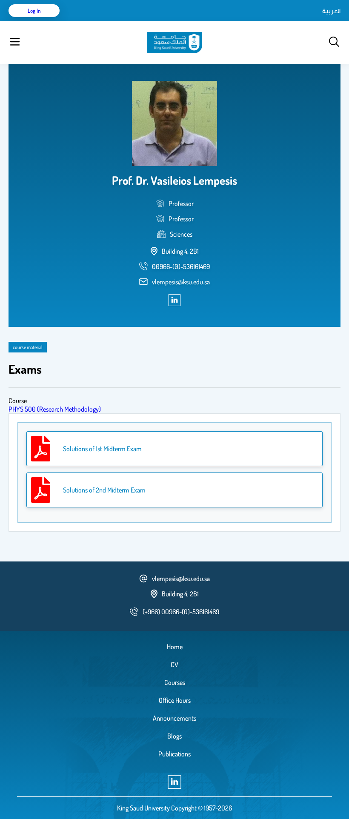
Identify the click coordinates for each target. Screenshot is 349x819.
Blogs (174, 736)
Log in (34, 10)
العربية (331, 10)
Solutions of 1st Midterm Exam (102, 448)
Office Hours (175, 700)
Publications (174, 754)
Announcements (174, 718)
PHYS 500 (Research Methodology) (55, 409)
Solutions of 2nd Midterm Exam (104, 490)
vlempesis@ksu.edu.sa (181, 282)
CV (174, 664)
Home (175, 646)
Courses (174, 682)
